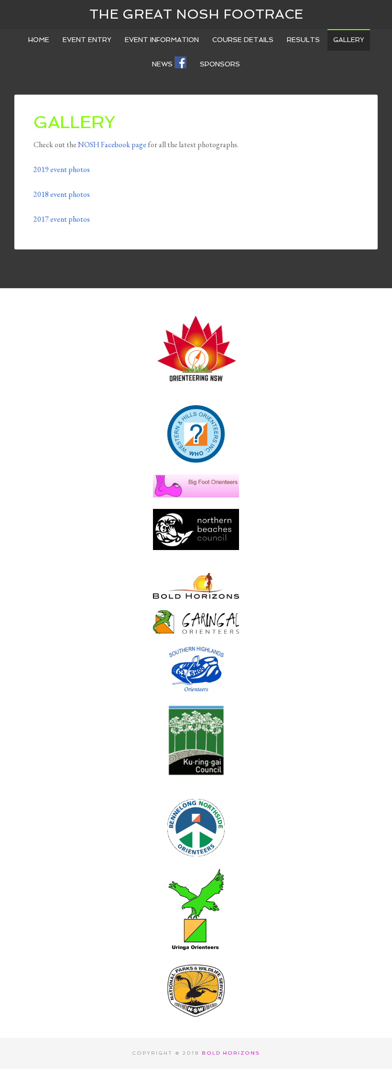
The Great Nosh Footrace (196, 14)
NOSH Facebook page (112, 145)
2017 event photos (61, 219)
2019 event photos (61, 169)
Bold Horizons (231, 1053)
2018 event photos (61, 194)
